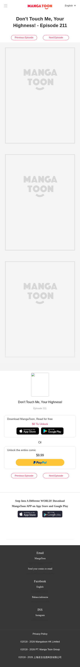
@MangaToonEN (40, 591)
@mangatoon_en (40, 619)
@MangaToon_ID (40, 601)
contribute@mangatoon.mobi (40, 573)
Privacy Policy (40, 634)
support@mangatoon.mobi (40, 563)
